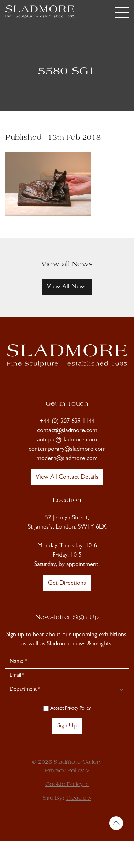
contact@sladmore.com (67, 431)
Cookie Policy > (67, 784)
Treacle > (78, 798)
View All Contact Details (67, 478)
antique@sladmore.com (67, 440)
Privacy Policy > (67, 771)
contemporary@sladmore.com (67, 450)
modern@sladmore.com (67, 459)
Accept (70, 708)
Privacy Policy (78, 708)
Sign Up (67, 726)
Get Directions (67, 584)
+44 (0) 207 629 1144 (67, 422)
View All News (67, 287)
